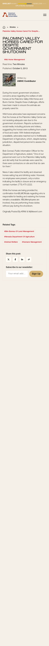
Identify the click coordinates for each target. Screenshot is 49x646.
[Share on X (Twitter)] (8, 259)
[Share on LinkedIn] (22, 259)
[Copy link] (28, 259)
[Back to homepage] (10, 14)
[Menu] (44, 15)
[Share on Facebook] (15, 259)
